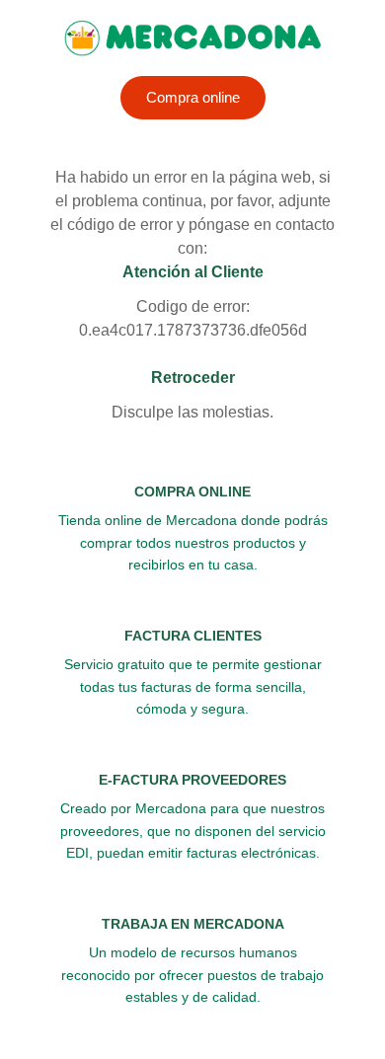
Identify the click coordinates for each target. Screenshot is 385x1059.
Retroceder (193, 377)
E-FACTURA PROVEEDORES (192, 780)
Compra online (193, 97)
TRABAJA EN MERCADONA (193, 924)
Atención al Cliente (193, 272)
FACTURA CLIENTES (193, 635)
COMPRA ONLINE (192, 491)
